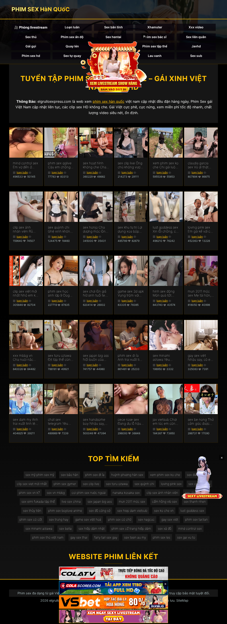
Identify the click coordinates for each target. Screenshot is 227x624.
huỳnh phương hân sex (127, 475)
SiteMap (182, 600)
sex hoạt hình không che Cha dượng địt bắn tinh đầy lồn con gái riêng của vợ (95, 165)
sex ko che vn (164, 510)
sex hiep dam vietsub (132, 510)
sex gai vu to (186, 537)
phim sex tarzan (196, 519)
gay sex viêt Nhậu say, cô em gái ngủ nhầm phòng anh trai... (200, 358)
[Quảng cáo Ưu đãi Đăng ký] (113, 588)
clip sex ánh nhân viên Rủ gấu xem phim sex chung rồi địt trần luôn (25, 229)
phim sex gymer (65, 484)
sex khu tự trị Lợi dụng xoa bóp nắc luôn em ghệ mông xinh (130, 229)
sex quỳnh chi (144, 484)
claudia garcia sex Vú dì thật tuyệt (198, 165)
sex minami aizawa (38, 528)
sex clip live (91, 484)
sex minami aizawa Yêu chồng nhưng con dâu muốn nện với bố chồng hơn (164, 358)
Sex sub (196, 56)
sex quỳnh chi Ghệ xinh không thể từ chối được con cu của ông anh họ (60, 229)
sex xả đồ (164, 528)
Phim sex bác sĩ (154, 37)
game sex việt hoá (88, 519)
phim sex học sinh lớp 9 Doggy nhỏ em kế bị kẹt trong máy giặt (60, 293)
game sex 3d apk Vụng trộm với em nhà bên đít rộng (131, 293)
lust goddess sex (192, 510)
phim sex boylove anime (65, 510)
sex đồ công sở (99, 510)
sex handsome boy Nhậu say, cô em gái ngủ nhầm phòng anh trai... (96, 422)
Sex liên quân (196, 37)
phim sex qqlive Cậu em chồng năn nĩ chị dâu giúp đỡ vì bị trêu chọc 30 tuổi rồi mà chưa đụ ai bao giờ (60, 165)
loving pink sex (171, 484)
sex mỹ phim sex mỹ (39, 475)
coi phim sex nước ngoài (89, 492)
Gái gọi (30, 46)
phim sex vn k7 (29, 492)
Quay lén (72, 46)
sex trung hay (58, 519)
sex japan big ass (100, 501)
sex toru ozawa (117, 484)
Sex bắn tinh (113, 27)
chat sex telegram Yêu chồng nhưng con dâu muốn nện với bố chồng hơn (59, 422)
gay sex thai (78, 537)
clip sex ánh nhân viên (162, 492)
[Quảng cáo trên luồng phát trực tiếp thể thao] (113, 616)
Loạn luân (72, 27)
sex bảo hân (69, 475)
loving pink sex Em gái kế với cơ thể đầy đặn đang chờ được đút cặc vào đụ (200, 229)
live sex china (71, 501)
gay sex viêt (169, 519)
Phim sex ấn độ (72, 37)
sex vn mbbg (56, 492)
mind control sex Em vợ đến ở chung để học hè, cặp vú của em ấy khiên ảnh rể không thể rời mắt (25, 165)
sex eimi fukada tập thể (38, 501)
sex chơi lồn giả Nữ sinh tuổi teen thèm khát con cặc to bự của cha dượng (96, 293)
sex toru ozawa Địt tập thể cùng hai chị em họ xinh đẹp (60, 358)
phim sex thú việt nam (47, 537)
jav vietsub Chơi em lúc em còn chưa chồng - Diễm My (165, 422)
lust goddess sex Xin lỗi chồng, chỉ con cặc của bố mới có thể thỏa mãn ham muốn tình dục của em (165, 229)
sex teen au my (135, 537)
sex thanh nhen (195, 501)
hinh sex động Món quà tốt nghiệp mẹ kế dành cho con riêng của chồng (165, 293)
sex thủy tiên (32, 510)
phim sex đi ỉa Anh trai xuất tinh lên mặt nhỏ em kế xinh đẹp (130, 358)
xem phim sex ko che (165, 475)
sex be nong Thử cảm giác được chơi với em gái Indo (200, 422)
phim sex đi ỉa (94, 475)
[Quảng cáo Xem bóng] (113, 573)
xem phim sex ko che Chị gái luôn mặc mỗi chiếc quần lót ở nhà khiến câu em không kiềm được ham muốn (165, 165)
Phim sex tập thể (154, 46)
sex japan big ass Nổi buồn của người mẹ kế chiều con (96, 358)
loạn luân (22, 172)
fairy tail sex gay (105, 537)
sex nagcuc (146, 519)
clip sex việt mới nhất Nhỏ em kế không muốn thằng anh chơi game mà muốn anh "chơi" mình (25, 293)
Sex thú (31, 37)
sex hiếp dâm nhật (91, 528)
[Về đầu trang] (217, 618)
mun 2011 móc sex (132, 501)
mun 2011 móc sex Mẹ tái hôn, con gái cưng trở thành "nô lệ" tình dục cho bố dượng (201, 293)
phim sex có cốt (31, 519)
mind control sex (190, 528)
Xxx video (196, 27)
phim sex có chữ (119, 519)
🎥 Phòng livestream (30, 27)
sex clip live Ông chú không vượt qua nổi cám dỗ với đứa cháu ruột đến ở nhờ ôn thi (131, 165)
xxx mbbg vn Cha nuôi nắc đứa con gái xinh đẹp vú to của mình (25, 358)
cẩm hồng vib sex (164, 501)
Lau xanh (155, 56)
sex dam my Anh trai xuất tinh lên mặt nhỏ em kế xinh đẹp (25, 422)
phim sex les (161, 537)
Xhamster (154, 27)
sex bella (65, 528)
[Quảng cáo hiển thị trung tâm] (113, 66)
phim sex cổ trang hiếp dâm (131, 528)
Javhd (196, 46)
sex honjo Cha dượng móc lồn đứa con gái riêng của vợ (96, 229)
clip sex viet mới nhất (32, 484)
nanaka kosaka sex (126, 492)
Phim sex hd (31, 56)
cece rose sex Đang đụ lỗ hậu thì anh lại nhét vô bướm (129, 422)
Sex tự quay (72, 56)
